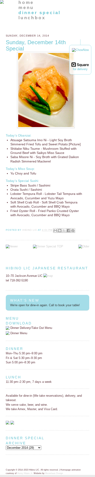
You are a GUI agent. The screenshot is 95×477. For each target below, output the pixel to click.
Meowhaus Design (54, 473)
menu (26, 7)
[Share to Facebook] (68, 230)
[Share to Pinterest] (73, 230)
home (26, 2)
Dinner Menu (18, 333)
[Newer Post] (12, 246)
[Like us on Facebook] (7, 423)
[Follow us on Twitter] (12, 423)
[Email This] (55, 230)
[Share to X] (64, 230)
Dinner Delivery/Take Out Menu (30, 328)
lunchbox (31, 17)
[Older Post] (83, 246)
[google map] (48, 275)
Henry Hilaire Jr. (25, 473)
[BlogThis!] (59, 230)
